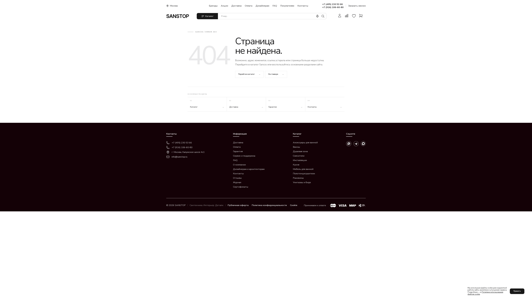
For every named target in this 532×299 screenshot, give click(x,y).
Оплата (248, 5)
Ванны (296, 147)
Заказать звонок (357, 5)
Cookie (293, 205)
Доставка (236, 5)
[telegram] (356, 143)
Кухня (296, 164)
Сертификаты (240, 186)
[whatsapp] (348, 143)
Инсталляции (300, 160)
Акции (224, 5)
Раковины (298, 178)
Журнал (237, 182)
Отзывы (237, 178)
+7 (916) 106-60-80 (333, 7)
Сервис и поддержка (244, 155)
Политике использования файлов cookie (485, 293)
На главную (273, 74)
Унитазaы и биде (302, 182)
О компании (239, 164)
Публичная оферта (238, 205)
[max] (363, 143)
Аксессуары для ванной (305, 142)
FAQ (275, 5)
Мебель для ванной (303, 169)
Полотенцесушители (304, 173)
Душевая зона (300, 151)
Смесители (298, 155)
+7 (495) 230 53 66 (332, 4)
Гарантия (238, 151)
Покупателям (287, 5)
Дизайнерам (262, 5)
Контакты (302, 5)
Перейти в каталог (246, 74)
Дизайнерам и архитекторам (248, 169)
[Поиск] (323, 16)
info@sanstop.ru (179, 156)
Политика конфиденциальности (269, 205)
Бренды (213, 5)
